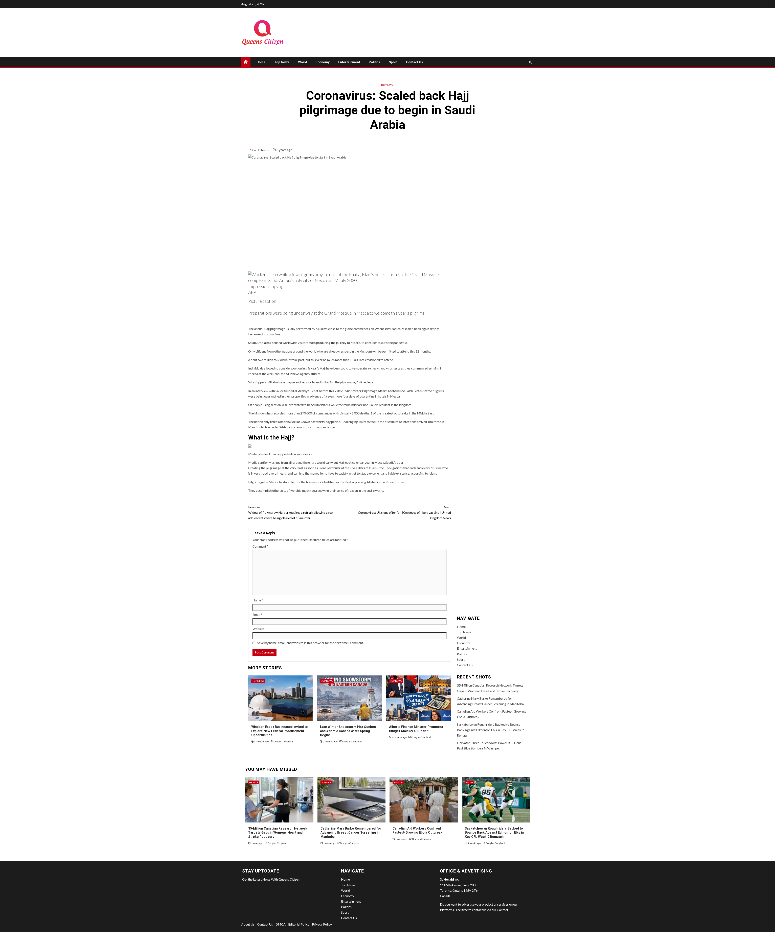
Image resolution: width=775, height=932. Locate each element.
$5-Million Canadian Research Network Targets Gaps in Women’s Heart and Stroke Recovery (277, 833)
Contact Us (414, 62)
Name (257, 600)
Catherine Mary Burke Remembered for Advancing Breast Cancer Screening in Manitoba (350, 833)
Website (258, 628)
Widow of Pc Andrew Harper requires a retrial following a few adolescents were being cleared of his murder (290, 512)
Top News (281, 62)
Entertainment (349, 62)
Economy (323, 62)
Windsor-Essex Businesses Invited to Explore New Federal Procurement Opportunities (279, 731)
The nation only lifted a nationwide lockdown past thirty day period (294, 422)
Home (261, 62)
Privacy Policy (322, 924)
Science (326, 782)
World (302, 62)
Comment (260, 546)
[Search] (530, 62)
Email (257, 614)
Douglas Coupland (283, 741)
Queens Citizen (289, 879)
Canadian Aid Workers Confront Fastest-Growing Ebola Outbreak (417, 831)
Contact (502, 910)
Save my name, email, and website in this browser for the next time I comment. (310, 643)
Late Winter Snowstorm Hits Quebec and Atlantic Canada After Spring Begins (348, 731)
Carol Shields (260, 150)
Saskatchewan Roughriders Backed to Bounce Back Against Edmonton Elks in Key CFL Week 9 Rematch (490, 729)
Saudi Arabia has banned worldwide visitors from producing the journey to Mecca (304, 342)
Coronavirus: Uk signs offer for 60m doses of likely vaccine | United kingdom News (404, 512)
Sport (393, 62)
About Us (247, 924)
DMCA (280, 924)
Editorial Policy (298, 924)
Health (253, 782)
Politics (374, 62)
